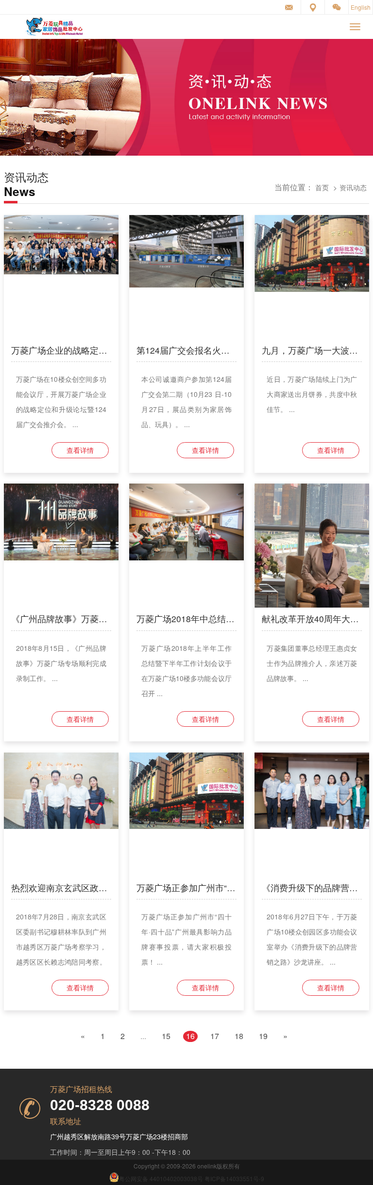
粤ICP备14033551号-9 (234, 1178)
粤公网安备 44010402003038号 (161, 1178)
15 (166, 1036)
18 (239, 1036)
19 (263, 1036)
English (361, 7)
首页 (322, 187)
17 (214, 1036)
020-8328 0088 (100, 1105)
